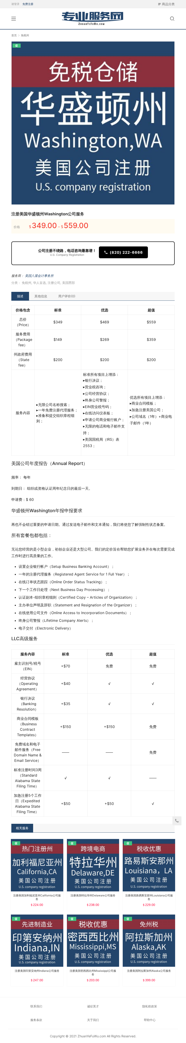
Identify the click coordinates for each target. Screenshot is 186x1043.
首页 (14, 35)
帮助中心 (150, 1020)
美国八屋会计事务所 (39, 276)
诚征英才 (93, 1006)
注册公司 (54, 283)
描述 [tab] (20, 296)
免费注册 (27, 4)
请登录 (15, 4)
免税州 (26, 283)
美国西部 (68, 283)
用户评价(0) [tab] (66, 296)
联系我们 (36, 1006)
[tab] (20, 296)
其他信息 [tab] (40, 296)
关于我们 (93, 1020)
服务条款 (36, 1020)
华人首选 (39, 283)
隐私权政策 (149, 1006)
